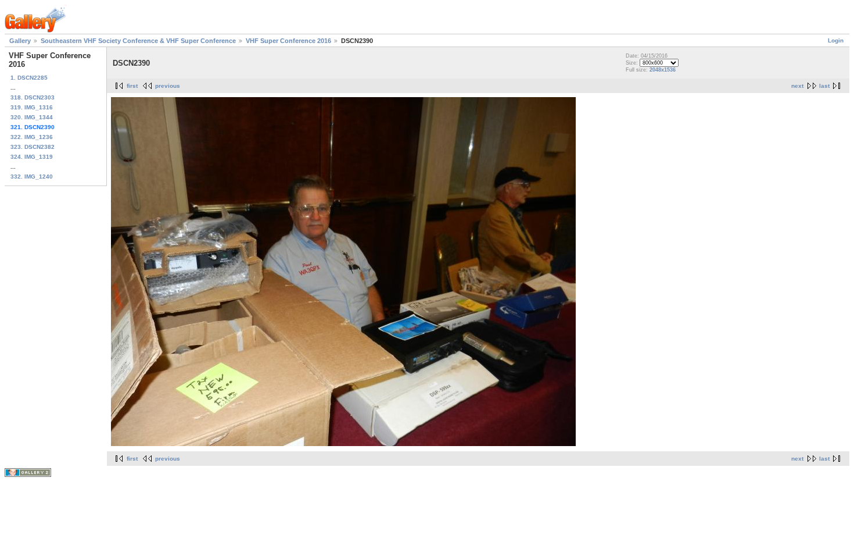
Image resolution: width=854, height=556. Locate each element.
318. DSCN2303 (32, 97)
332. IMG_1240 (31, 176)
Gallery (20, 40)
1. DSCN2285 (29, 77)
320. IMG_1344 (31, 117)
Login (836, 40)
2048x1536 (663, 70)
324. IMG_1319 (31, 157)
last (824, 86)
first (132, 86)
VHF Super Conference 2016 (288, 40)
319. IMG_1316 (31, 107)
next (797, 86)
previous (167, 86)
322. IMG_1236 (31, 137)
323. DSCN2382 (32, 147)
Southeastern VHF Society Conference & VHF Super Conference (138, 40)
